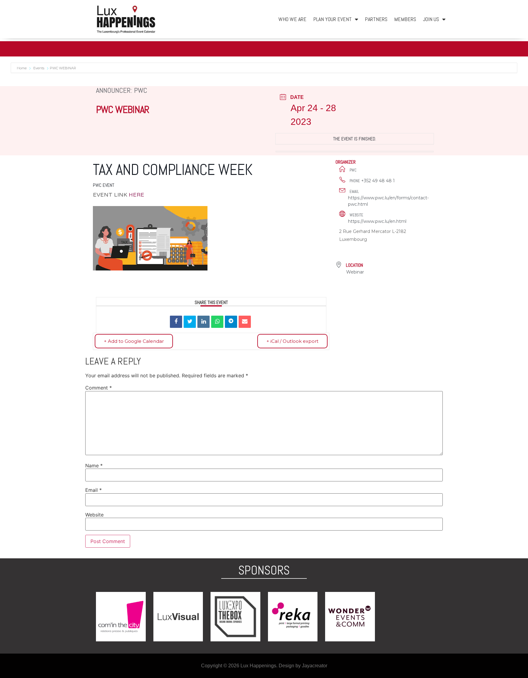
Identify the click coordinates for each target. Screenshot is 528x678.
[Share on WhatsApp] (217, 322)
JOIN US (431, 19)
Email (93, 490)
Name (94, 465)
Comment (98, 387)
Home (22, 68)
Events (38, 68)
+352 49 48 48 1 (378, 180)
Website (94, 514)
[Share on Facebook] (176, 322)
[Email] (245, 322)
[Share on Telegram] (231, 322)
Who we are (292, 19)
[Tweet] (190, 322)
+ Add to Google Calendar (134, 341)
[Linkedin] (203, 322)
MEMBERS (405, 19)
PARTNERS (376, 19)
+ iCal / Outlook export (292, 341)
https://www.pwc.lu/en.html (377, 221)
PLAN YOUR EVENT (332, 19)
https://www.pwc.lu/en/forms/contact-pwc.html (388, 201)
